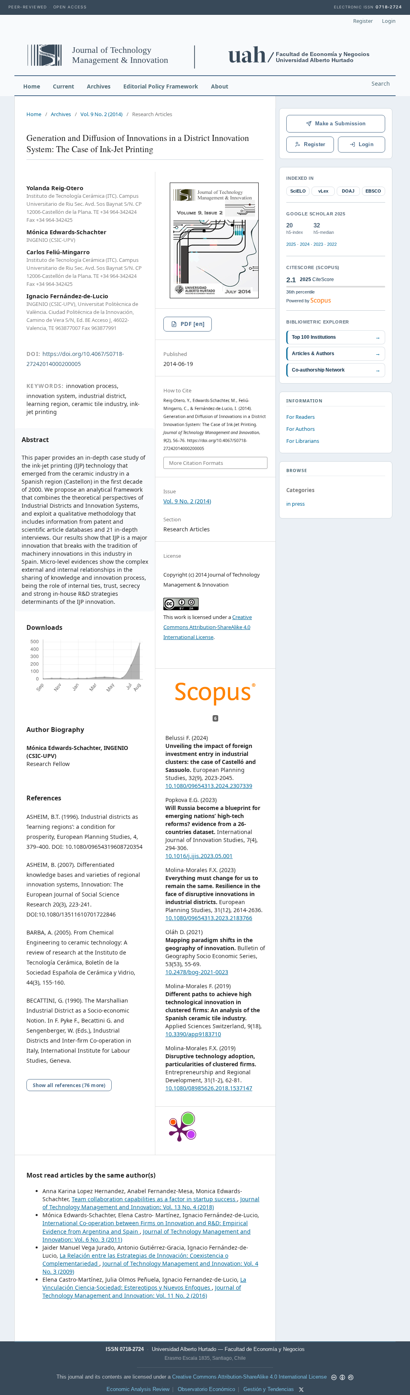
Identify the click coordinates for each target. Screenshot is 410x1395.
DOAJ (348, 191)
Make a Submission (340, 124)
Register (363, 20)
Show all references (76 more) (69, 1085)
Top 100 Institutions (336, 337)
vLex (323, 191)
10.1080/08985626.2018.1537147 (208, 1088)
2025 (291, 244)
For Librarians (302, 440)
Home (31, 86)
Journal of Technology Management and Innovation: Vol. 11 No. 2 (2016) (141, 1291)
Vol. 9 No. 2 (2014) (101, 114)
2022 (332, 244)
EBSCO (373, 191)
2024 (305, 244)
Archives (99, 86)
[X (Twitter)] (301, 1389)
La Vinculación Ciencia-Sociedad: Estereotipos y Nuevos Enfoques (144, 1283)
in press (295, 503)
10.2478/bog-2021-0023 (196, 972)
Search (381, 83)
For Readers (300, 416)
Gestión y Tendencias (268, 1389)
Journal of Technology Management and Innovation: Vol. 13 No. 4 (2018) (150, 1203)
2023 (318, 244)
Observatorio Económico (206, 1389)
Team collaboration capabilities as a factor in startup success (154, 1199)
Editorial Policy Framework (160, 86)
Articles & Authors (336, 353)
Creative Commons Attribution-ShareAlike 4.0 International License (207, 627)
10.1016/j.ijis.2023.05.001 (199, 856)
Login (389, 20)
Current (63, 86)
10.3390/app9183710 (193, 1034)
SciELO (298, 191)
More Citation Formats (196, 462)
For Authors (300, 428)
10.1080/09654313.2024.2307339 (208, 786)
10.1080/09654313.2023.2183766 (208, 918)
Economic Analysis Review (138, 1389)
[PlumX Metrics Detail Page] (179, 1131)
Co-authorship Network (336, 370)
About (219, 86)
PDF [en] (193, 324)
